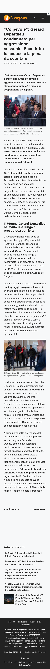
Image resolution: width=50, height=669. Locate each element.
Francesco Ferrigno (30, 63)
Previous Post (12, 509)
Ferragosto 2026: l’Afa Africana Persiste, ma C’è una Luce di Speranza (24, 562)
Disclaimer (25, 625)
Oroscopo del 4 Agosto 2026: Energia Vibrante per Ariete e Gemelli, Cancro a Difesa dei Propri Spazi (29, 599)
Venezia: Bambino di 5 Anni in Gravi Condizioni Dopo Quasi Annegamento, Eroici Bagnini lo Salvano (23, 587)
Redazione (22, 622)
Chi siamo (12, 622)
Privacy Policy (35, 622)
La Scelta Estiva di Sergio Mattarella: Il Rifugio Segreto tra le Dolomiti (23, 554)
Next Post (39, 509)
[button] (35, 18)
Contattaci (41, 652)
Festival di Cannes (14, 244)
